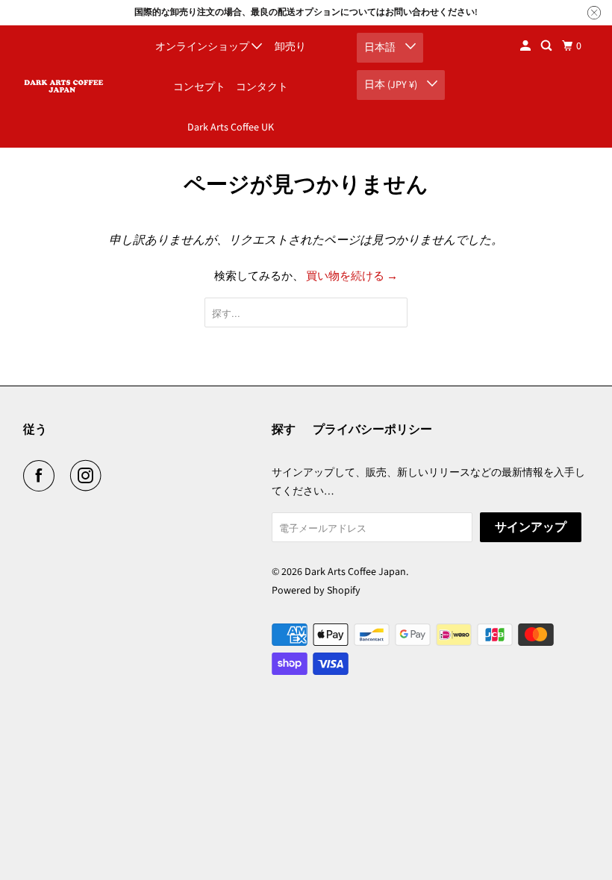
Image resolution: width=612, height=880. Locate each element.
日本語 (381, 47)
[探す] (547, 46)
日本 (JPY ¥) (391, 85)
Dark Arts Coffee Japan (355, 572)
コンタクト (262, 87)
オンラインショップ (203, 47)
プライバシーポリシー (372, 429)
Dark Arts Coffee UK (230, 127)
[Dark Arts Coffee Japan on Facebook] (41, 475)
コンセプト (199, 87)
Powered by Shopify (316, 590)
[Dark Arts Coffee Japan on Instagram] (88, 475)
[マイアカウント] (526, 46)
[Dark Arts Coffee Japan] (64, 86)
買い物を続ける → (352, 276)
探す (284, 429)
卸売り (290, 47)
